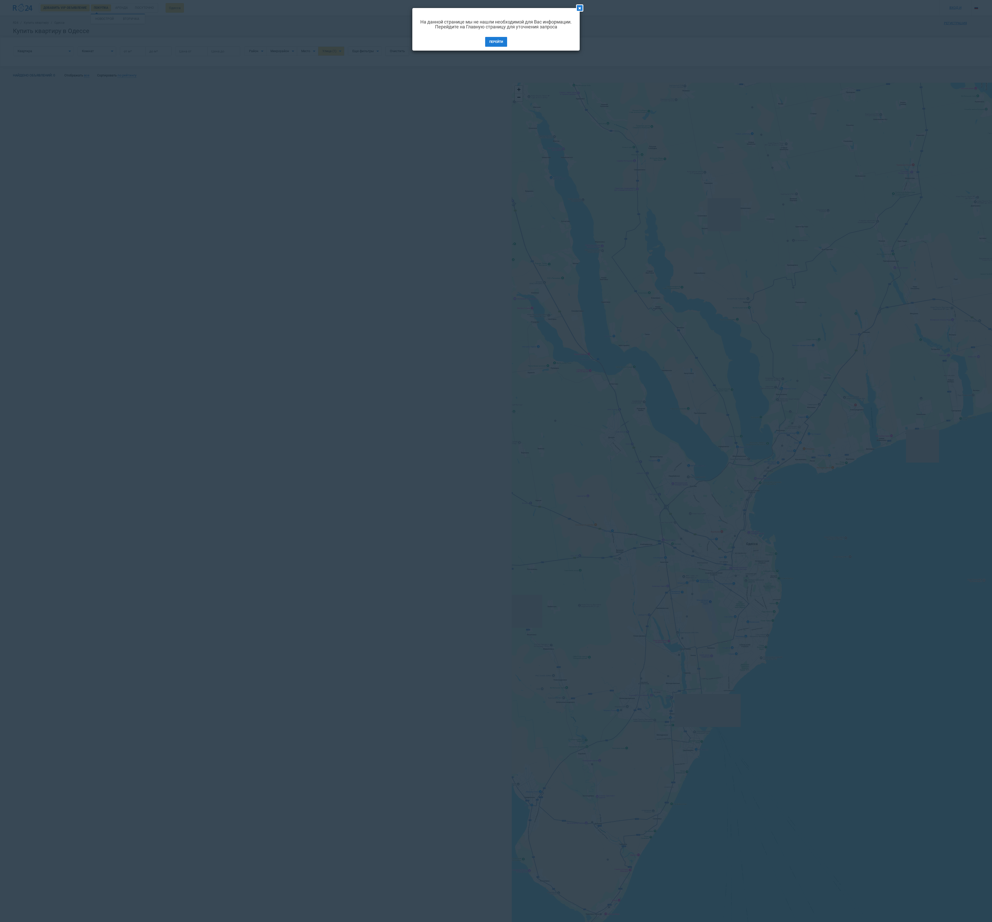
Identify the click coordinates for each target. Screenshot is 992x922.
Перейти (496, 42)
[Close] (579, 8)
